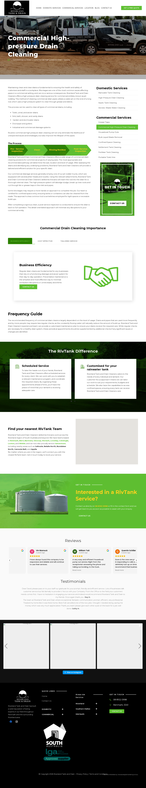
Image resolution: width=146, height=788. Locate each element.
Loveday (54, 441)
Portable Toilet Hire (106, 157)
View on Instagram (74, 672)
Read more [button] (59, 570)
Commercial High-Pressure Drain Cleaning (116, 127)
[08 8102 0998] (111, 700)
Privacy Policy (82, 774)
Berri (21, 441)
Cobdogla (63, 441)
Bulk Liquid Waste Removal (110, 137)
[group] (26, 646)
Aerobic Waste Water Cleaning (111, 108)
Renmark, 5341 (120, 705)
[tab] (71, 401)
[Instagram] (16, 722)
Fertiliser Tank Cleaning (108, 152)
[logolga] (56, 755)
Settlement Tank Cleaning (109, 147)
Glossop (37, 441)
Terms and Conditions (98, 774)
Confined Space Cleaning (109, 142)
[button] (7, 379)
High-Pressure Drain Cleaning (111, 98)
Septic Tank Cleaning (107, 103)
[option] (40, 379)
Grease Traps (104, 122)
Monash (45, 441)
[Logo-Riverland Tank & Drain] (22, 696)
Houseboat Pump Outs (108, 132)
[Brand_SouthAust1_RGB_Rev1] (56, 735)
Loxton (11, 443)
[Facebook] (11, 722)
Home (44, 696)
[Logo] (16, 8)
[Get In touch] (117, 189)
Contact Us (46, 701)
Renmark (14, 441)
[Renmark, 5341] (111, 705)
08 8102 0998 (120, 699)
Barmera (29, 441)
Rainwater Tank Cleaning (109, 93)
